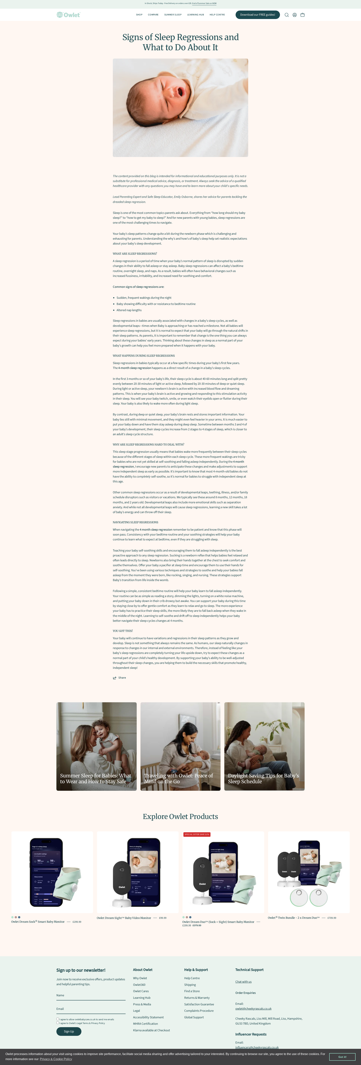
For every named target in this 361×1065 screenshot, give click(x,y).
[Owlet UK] (68, 14)
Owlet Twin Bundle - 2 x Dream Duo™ (294, 917)
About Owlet (142, 969)
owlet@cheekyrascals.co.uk (253, 1008)
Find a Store (192, 991)
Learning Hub (141, 998)
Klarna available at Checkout (151, 1030)
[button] (287, 15)
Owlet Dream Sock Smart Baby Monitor (38, 921)
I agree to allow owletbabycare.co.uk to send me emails (86, 1019)
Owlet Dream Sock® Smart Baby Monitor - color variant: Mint (12, 917)
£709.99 (332, 918)
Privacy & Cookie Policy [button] (56, 1059)
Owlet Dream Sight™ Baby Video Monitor (124, 917)
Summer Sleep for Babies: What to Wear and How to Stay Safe (95, 779)
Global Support (194, 1017)
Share (122, 678)
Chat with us (243, 982)
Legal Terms (83, 1023)
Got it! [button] (342, 1056)
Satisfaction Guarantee (199, 1004)
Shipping (190, 985)
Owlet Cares (141, 991)
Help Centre (192, 978)
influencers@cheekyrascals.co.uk (257, 1047)
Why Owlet (140, 978)
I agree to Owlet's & (82, 1023)
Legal (136, 1011)
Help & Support (196, 969)
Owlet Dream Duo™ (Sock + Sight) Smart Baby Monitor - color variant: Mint (183, 917)
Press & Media (142, 1004)
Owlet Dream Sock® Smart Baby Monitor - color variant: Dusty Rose (16, 917)
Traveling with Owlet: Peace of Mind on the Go (178, 779)
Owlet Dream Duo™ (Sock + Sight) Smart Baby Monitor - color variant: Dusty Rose (187, 917)
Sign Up (69, 1031)
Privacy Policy (98, 1023)
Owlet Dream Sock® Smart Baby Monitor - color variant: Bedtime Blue (19, 917)
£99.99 (162, 918)
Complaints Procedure (199, 1011)
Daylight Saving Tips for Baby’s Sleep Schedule (263, 779)
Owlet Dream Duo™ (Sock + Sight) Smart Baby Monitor (218, 921)
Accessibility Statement (148, 1017)
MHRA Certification (145, 1024)
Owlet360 (139, 985)
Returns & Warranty (197, 998)
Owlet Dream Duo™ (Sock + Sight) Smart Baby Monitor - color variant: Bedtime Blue (190, 917)
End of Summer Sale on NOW (204, 3)
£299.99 (77, 922)
